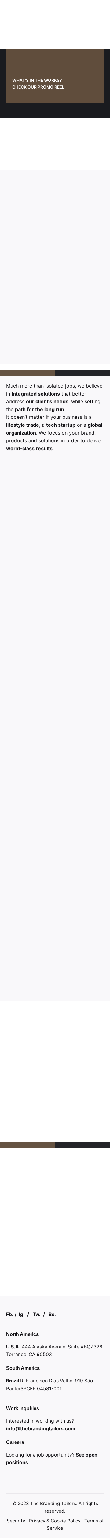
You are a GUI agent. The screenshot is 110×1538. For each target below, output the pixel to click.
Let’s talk (81, 1513)
